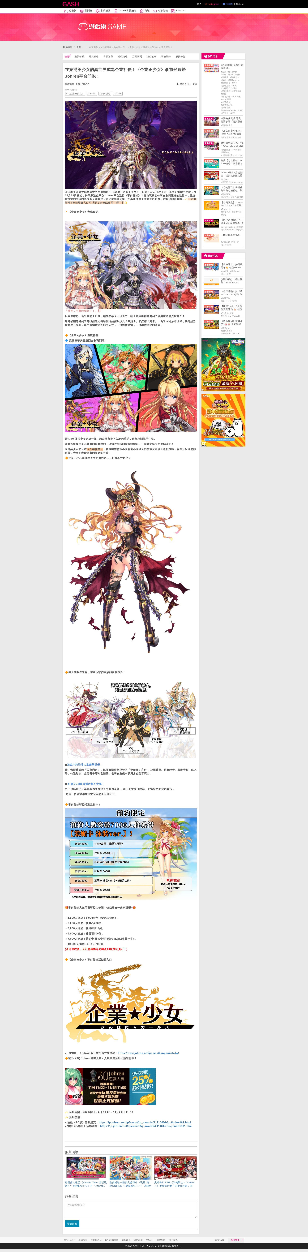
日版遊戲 (108, 56)
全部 (67, 56)
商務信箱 (162, 10)
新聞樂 (88, 10)
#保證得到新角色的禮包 (232, 197)
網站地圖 (138, 1240)
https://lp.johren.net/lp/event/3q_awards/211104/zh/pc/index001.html (145, 1122)
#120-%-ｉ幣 (227, 313)
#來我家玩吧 (227, 105)
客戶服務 (105, 10)
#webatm (226, 242)
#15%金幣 (226, 274)
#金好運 (225, 271)
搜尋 (239, 4)
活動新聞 (137, 56)
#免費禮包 (226, 102)
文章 (79, 47)
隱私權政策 (96, 1240)
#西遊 (232, 113)
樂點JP (149, 1240)
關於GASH (69, 1240)
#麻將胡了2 (226, 331)
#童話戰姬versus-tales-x (233, 182)
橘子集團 (173, 1240)
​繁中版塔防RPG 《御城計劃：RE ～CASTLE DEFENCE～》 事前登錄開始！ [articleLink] (239, 146)
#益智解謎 (237, 91)
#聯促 (223, 215)
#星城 (231, 74)
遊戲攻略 (151, 56)
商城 (147, 10)
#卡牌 (224, 74)
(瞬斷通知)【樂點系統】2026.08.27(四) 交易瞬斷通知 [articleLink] (231, 282)
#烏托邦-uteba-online (231, 110)
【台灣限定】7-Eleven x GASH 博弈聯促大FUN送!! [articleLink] (232, 205)
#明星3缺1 (226, 316)
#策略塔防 (226, 108)
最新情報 (79, 56)
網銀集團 (161, 1240)
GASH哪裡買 (111, 1240)
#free (234, 86)
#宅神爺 (225, 77)
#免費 (237, 74)
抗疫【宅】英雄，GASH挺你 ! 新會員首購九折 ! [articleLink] (232, 163)
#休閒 (223, 94)
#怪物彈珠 (226, 194)
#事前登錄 (237, 150)
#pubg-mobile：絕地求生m (234, 227)
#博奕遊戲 (226, 212)
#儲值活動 (237, 212)
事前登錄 (166, 56)
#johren (91, 93)
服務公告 (180, 56)
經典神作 (94, 56)
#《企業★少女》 (75, 93)
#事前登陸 (104, 93)
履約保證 (82, 1240)
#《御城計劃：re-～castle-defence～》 (240, 155)
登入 (199, 4)
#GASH (117, 93)
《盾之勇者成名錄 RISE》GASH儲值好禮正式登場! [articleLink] (232, 133)
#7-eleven (226, 209)
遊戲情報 (123, 56)
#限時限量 (226, 83)
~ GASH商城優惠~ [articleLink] (231, 235)
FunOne (180, 10)
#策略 (224, 72)
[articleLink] (86, 1172)
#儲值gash (235, 271)
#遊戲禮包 (226, 91)
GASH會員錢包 (127, 10)
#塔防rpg (225, 152)
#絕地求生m (241, 230)
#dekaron (232, 72)
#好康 (224, 80)
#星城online (234, 80)
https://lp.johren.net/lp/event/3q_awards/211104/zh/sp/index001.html (146, 1126)
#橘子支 (235, 242)
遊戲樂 (72, 10)
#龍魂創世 (235, 77)
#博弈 (234, 88)
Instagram (213, 4)
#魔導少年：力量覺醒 (231, 96)
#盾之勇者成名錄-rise (231, 137)
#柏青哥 (225, 113)
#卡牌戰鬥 (226, 88)
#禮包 (234, 83)
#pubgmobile (228, 230)
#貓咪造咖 (226, 298)
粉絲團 (229, 4)
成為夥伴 (126, 1240)
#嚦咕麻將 (226, 333)
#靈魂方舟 (226, 86)
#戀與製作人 (227, 125)
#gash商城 (226, 99)
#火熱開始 (226, 150)
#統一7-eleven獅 (229, 301)
